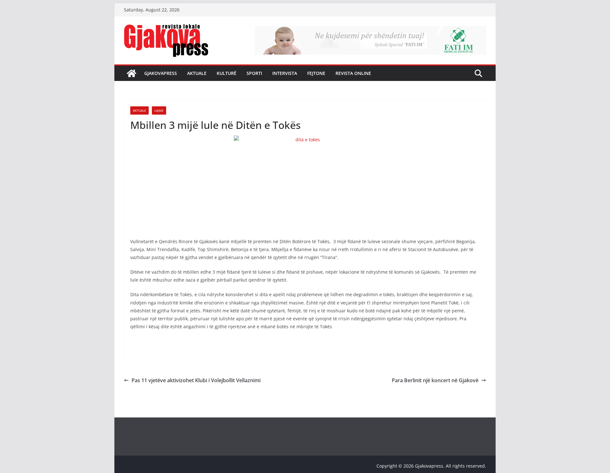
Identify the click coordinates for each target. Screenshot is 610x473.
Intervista (284, 73)
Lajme (159, 110)
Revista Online (353, 73)
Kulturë (226, 73)
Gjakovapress (160, 73)
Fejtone (316, 73)
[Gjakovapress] (131, 73)
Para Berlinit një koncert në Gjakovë (435, 380)
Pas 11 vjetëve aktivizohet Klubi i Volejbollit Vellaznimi (196, 380)
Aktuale (197, 73)
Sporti (254, 73)
